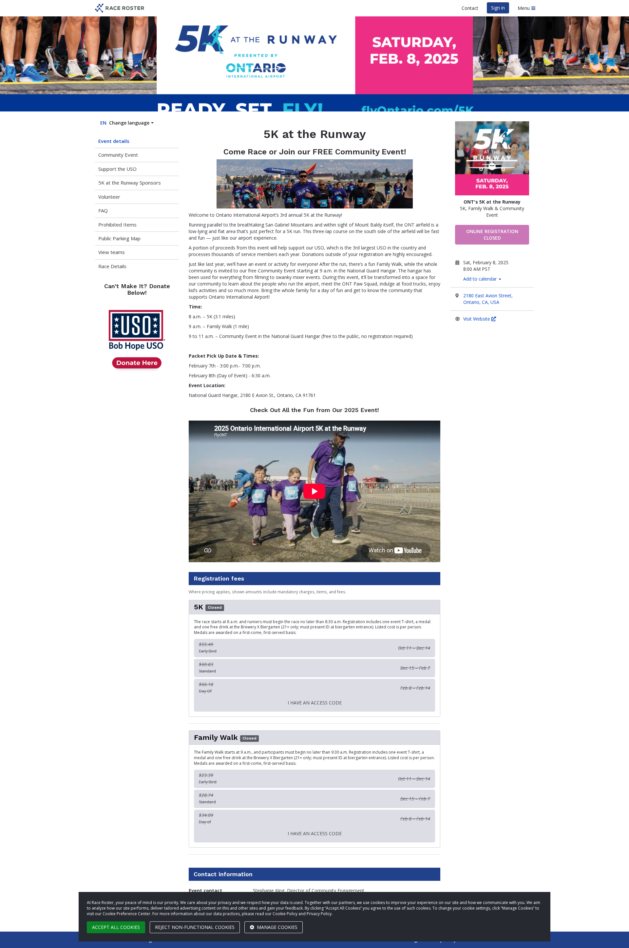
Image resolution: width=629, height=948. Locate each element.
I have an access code (315, 703)
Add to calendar (480, 279)
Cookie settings (403, 940)
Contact (470, 8)
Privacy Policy (441, 940)
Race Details (112, 266)
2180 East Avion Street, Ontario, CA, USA (488, 298)
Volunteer (109, 196)
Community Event (118, 154)
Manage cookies (276, 924)
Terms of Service (482, 940)
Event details (113, 141)
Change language (125, 123)
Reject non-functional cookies (195, 924)
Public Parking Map (119, 238)
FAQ (103, 210)
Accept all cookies (116, 924)
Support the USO (117, 169)
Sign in (498, 8)
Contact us (519, 940)
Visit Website (477, 319)
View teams (111, 252)
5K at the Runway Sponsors (129, 182)
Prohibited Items (117, 224)
